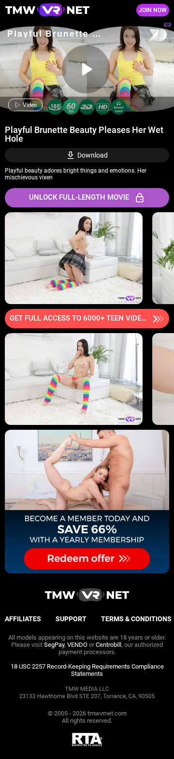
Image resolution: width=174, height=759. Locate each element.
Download (92, 155)
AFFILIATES (23, 619)
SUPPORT (71, 619)
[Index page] (58, 10)
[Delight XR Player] (145, 36)
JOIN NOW (153, 10)
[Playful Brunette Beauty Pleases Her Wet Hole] (86, 69)
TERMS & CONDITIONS (136, 619)
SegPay (54, 644)
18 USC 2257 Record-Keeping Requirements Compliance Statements (87, 670)
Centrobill (108, 644)
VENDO (77, 644)
